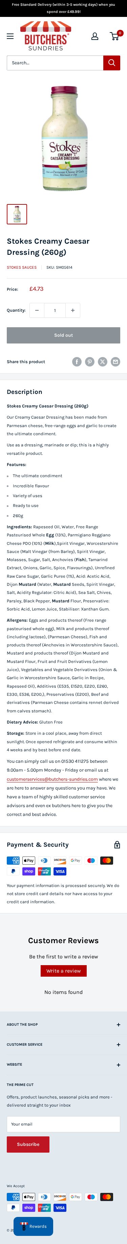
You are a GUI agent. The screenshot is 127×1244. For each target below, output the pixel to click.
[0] (114, 36)
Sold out (63, 335)
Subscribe (28, 1144)
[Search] (111, 62)
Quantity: (16, 310)
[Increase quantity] (73, 310)
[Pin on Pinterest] (89, 361)
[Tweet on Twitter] (102, 361)
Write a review (63, 971)
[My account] (94, 36)
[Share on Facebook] (77, 361)
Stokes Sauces (22, 267)
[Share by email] (115, 361)
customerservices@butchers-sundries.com (52, 779)
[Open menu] (10, 36)
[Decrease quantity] (37, 310)
